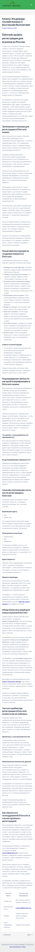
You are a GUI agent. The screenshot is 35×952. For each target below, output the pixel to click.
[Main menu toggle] (31, 5)
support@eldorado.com (10, 853)
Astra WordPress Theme (18, 947)
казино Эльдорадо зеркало (11, 681)
